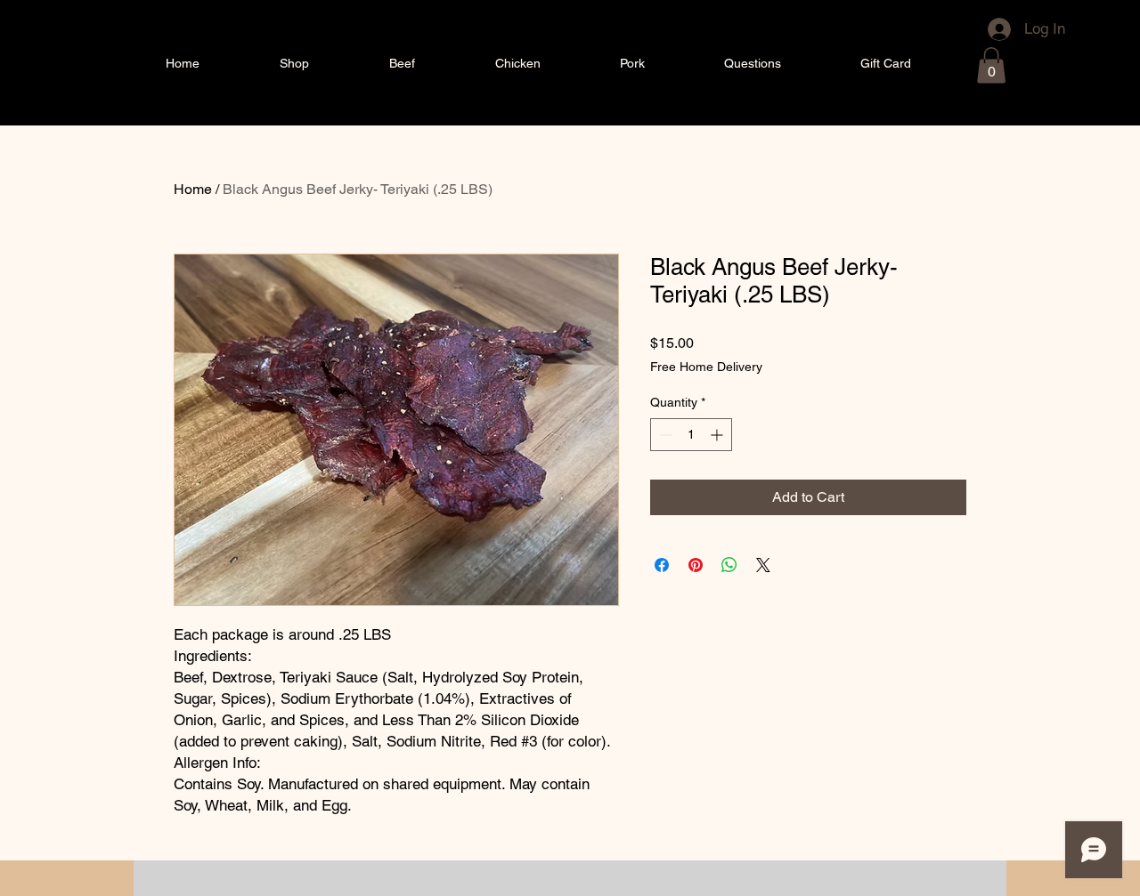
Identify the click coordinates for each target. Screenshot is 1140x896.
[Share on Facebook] (661, 565)
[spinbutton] (691, 434)
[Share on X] (763, 565)
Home (193, 189)
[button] (991, 65)
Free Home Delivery (706, 366)
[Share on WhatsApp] (729, 565)
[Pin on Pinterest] (695, 565)
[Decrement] (664, 434)
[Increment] (718, 434)
